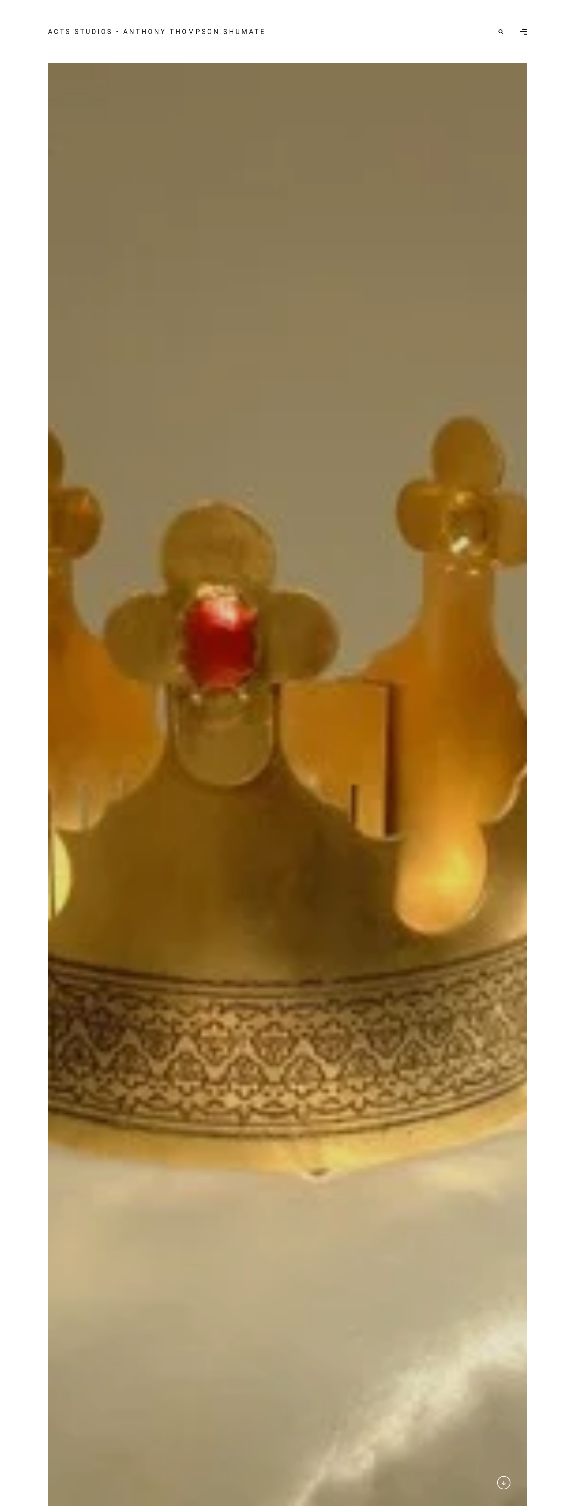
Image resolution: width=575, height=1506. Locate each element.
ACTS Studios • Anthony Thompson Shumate (157, 32)
